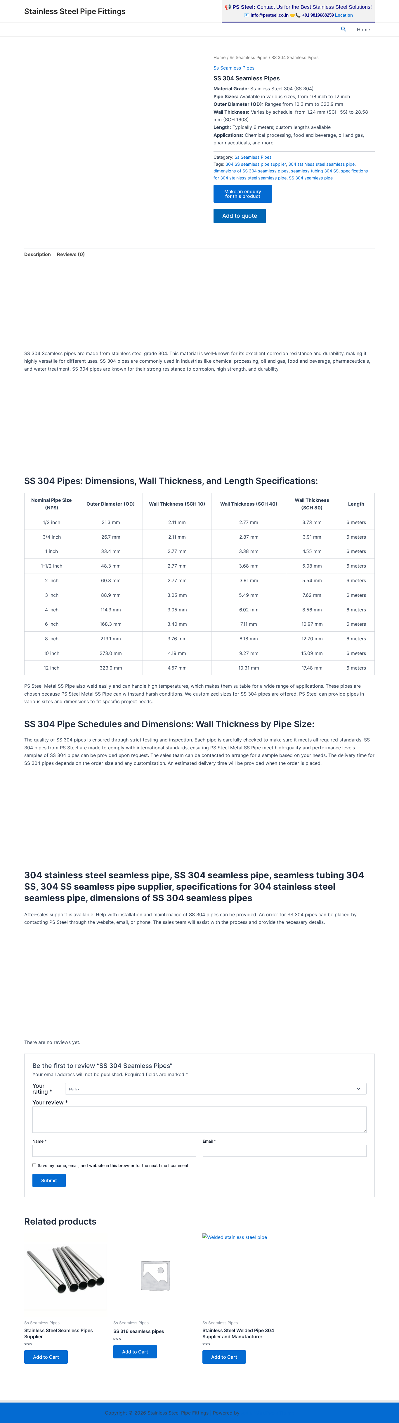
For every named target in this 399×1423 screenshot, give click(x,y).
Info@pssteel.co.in (270, 15)
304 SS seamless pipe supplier (255, 164)
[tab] (37, 254)
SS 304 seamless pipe (311, 177)
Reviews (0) (71, 254)
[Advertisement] (199, 306)
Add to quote (239, 215)
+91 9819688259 (318, 15)
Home (363, 29)
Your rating (42, 1089)
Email (209, 1141)
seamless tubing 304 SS (315, 170)
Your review (50, 1102)
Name (39, 1141)
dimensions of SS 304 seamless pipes (251, 170)
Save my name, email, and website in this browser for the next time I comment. (114, 1165)
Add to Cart (46, 1357)
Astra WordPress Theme (267, 1413)
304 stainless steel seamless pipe (321, 164)
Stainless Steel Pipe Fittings (75, 11)
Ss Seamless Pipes (249, 57)
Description (37, 254)
